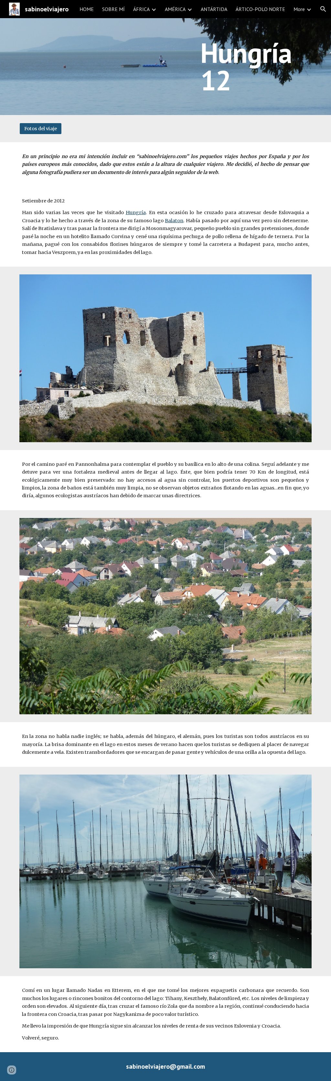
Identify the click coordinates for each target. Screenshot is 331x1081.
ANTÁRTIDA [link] (214, 9)
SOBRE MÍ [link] (113, 9)
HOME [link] (87, 9)
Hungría (136, 212)
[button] (323, 9)
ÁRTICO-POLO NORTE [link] (260, 9)
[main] (253, 66)
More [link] (299, 9)
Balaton (174, 221)
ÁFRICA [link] (141, 9)
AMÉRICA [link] (175, 9)
